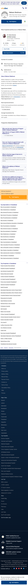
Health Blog (4, 498)
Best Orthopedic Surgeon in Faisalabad (10, 247)
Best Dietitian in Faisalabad (7, 239)
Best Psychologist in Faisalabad (8, 226)
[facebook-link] (14, 568)
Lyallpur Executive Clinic (6, 325)
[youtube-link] (19, 568)
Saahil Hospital (4, 287)
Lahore (2, 403)
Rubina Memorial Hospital (7, 273)
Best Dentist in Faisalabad (7, 220)
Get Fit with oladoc (5, 514)
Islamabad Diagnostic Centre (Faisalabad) (11, 335)
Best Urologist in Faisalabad (7, 255)
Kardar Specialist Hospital (7, 319)
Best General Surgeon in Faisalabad (9, 228)
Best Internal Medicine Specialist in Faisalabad (12, 223)
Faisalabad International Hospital (8, 344)
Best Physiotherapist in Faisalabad (9, 217)
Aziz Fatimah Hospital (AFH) (7, 271)
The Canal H (4, 322)
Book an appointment (7, 145)
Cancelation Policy (5, 387)
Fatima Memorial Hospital (7, 446)
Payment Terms (5, 379)
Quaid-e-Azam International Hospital (10, 457)
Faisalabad (11, 347)
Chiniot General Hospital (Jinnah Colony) (10, 317)
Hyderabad (4, 433)
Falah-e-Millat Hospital (6, 338)
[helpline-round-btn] (23, 8)
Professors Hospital (5, 306)
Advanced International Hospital (9, 460)
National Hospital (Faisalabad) (8, 284)
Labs (2, 509)
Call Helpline (12, 21)
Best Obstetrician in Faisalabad (8, 209)
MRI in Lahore (4, 482)
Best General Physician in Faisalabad (9, 212)
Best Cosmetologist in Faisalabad (9, 242)
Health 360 (3, 330)
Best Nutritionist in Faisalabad (8, 236)
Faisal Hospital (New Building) (8, 265)
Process (3, 393)
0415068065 (17, 96)
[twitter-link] (12, 568)
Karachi (3, 400)
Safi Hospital (4, 309)
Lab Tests (3, 512)
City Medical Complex (6, 327)
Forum (2, 501)
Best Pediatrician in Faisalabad (8, 234)
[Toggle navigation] (26, 8)
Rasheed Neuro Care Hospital (8, 303)
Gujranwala (4, 416)
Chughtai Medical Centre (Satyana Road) (10, 295)
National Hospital (5, 444)
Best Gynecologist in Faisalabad (8, 207)
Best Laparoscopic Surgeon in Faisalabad (11, 252)
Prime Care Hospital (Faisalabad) (9, 282)
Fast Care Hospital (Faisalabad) (8, 333)
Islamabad (3, 405)
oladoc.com (23, 564)
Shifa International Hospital (7, 454)
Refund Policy (4, 376)
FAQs (2, 390)
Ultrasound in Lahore (6, 493)
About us (3, 368)
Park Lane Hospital (5, 471)
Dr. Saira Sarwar (11, 35)
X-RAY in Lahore (5, 484)
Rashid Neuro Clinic (5, 341)
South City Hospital (5, 465)
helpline (15, 85)
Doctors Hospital (5, 438)
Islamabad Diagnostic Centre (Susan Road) (11, 290)
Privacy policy (4, 371)
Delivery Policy (4, 374)
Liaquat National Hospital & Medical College (11, 476)
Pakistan (6, 347)
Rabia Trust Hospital (5, 311)
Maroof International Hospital (8, 463)
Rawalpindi (3, 408)
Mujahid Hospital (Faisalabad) (8, 268)
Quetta (3, 427)
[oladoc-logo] (4, 8)
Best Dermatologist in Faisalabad (9, 231)
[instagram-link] (16, 568)
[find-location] (25, 21)
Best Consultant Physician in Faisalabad (10, 244)
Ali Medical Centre (5, 452)
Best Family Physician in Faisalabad (9, 215)
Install (24, 3)
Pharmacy (3, 506)
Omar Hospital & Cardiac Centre (9, 449)
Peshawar (3, 414)
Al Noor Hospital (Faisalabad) (8, 314)
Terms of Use (4, 385)
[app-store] (8, 522)
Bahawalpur (4, 425)
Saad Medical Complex (6, 300)
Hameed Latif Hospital (6, 441)
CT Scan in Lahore (5, 487)
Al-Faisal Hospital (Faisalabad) (8, 279)
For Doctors (4, 504)
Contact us (4, 382)
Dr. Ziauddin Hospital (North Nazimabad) (11, 468)
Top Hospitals (4, 435)
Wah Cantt (3, 430)
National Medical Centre (7, 474)
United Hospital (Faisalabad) (7, 276)
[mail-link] (21, 568)
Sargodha (3, 422)
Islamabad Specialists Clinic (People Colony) (11, 292)
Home (2, 347)
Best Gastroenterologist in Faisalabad (10, 258)
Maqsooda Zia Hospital (6, 298)
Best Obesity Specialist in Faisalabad (9, 250)
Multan (2, 411)
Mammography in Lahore (7, 490)
